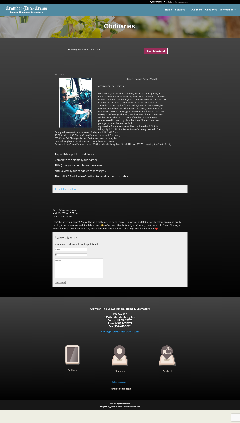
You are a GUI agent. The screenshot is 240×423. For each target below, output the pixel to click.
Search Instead (155, 51)
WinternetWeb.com (132, 406)
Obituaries (211, 10)
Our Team (196, 10)
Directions (120, 371)
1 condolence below (65, 189)
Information (227, 10)
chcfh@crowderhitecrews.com (120, 331)
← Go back (58, 74)
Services (180, 10)
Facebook (167, 371)
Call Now (72, 370)
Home (168, 10)
